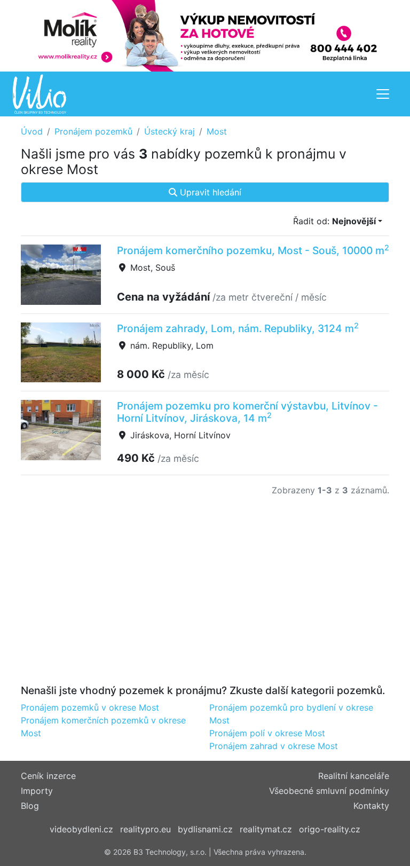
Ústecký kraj (169, 131)
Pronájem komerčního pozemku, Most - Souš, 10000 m (253, 250)
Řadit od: (334, 221)
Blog (30, 805)
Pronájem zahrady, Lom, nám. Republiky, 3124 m (238, 328)
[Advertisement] (205, 597)
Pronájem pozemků (93, 131)
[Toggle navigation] (382, 94)
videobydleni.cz (81, 829)
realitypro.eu (145, 829)
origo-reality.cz (329, 829)
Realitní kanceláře (353, 775)
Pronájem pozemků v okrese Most (90, 707)
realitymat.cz (266, 829)
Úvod (32, 131)
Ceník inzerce (48, 775)
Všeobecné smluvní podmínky (329, 790)
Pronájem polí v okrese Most (267, 733)
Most (217, 131)
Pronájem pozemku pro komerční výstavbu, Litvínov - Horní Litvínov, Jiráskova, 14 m (247, 411)
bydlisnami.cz (205, 829)
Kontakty (371, 805)
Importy (37, 790)
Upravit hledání (209, 192)
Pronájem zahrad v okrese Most (273, 746)
